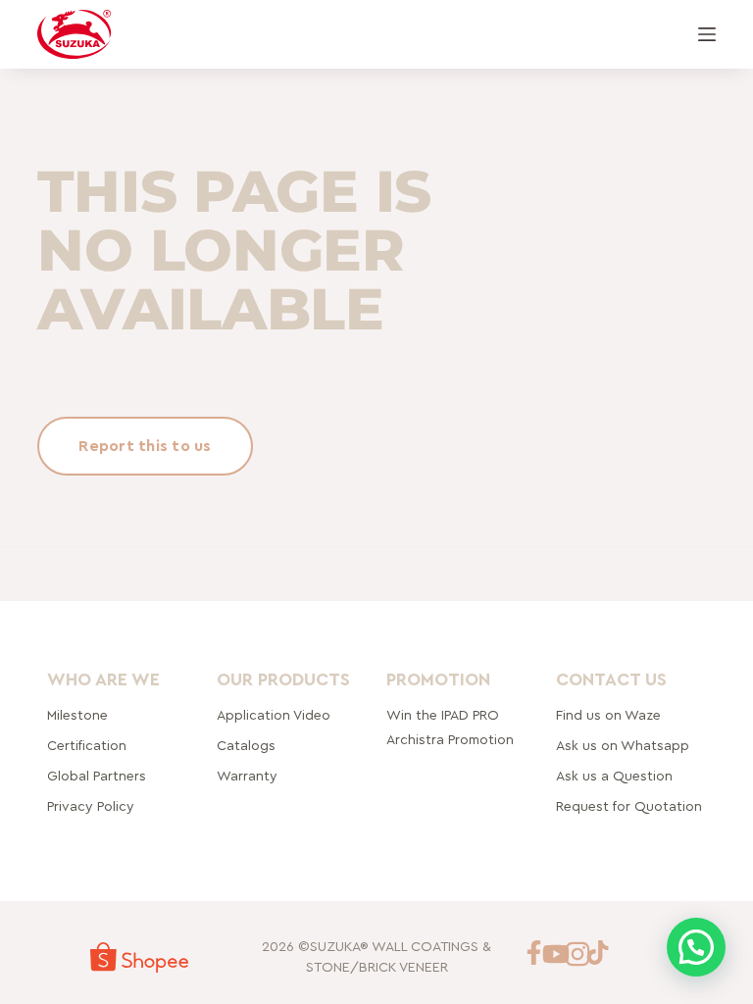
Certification (86, 746)
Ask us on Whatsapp (624, 746)
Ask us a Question (614, 776)
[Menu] (707, 34)
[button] (696, 947)
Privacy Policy (90, 807)
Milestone (77, 716)
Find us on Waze (608, 716)
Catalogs (246, 746)
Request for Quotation (629, 807)
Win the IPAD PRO (442, 716)
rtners (96, 776)
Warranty (247, 776)
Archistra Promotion (450, 740)
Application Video (273, 716)
